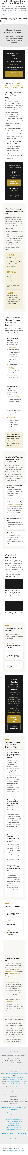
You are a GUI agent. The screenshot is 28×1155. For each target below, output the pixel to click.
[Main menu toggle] (5, 14)
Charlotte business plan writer (14, 1121)
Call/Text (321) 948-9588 (14, 74)
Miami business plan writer (14, 1123)
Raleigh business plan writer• (14, 1129)
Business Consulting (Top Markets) (14, 1133)
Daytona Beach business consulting (14, 1139)
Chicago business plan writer (14, 1117)
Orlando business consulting (14, 1136)
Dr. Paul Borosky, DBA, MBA (20, 1068)
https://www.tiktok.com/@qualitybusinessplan (16, 1083)
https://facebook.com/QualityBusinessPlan (16, 1079)
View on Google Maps (17, 1086)
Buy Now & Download (14, 182)
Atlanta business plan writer (14, 1115)
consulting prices (13, 710)
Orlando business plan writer (14, 1112)
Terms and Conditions (20, 1150)
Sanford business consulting (14, 1141)
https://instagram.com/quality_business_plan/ (16, 1081)
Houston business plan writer (14, 1127)
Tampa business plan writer (14, 1125)
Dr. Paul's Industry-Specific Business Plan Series (14, 85)
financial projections (14, 504)
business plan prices (14, 712)
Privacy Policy (10, 1150)
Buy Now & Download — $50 (14, 719)
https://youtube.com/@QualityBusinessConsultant (16, 1073)
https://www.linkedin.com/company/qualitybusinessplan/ (14, 1077)
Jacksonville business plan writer (14, 1119)
